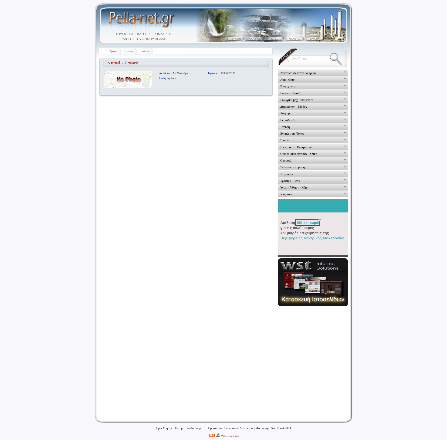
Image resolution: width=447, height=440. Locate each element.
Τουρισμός (286, 174)
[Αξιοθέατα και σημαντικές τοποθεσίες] (254, 38)
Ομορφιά (285, 160)
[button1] (234, 38)
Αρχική (113, 51)
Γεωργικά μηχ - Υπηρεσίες (296, 100)
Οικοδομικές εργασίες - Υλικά (298, 153)
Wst (237, 435)
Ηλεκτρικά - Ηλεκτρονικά (296, 147)
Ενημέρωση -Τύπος (292, 133)
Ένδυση (129, 51)
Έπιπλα (285, 140)
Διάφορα (285, 113)
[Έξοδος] (274, 38)
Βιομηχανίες (288, 86)
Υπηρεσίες (286, 194)
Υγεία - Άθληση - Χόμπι (294, 187)
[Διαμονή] (314, 38)
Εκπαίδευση (287, 120)
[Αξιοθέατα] (294, 38)
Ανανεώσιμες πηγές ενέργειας (298, 73)
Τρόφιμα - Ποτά (290, 180)
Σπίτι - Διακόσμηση (292, 167)
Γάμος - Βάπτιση (290, 93)
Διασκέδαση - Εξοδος (293, 106)
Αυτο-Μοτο (287, 79)
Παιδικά (144, 51)
